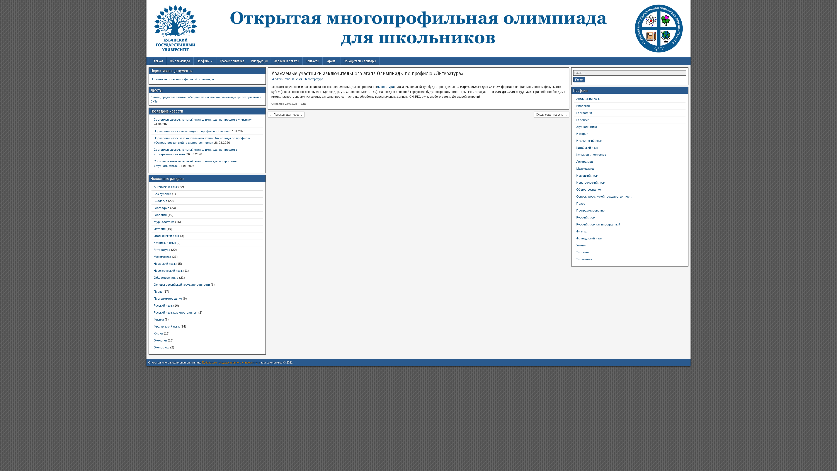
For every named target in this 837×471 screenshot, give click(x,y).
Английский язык (165, 187)
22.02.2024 (295, 79)
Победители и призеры (360, 61)
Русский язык (163, 305)
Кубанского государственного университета (231, 362)
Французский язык (167, 326)
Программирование (168, 298)
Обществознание (166, 277)
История (160, 228)
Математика (162, 256)
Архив (331, 61)
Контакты (312, 61)
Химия (158, 333)
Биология (160, 201)
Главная (158, 61)
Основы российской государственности (182, 284)
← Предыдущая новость (286, 114)
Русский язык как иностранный (175, 312)
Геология (160, 215)
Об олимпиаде (180, 61)
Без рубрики (162, 194)
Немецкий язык (164, 263)
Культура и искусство (591, 154)
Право (158, 291)
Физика (159, 319)
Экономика (161, 347)
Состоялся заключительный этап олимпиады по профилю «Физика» (203, 119)
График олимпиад (232, 61)
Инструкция (259, 61)
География (161, 208)
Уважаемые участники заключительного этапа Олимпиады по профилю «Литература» (367, 73)
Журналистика (164, 222)
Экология (160, 340)
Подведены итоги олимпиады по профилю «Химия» (191, 131)
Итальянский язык (166, 235)
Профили (203, 61)
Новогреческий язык (168, 270)
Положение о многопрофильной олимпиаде (182, 79)
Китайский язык (165, 242)
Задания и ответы (286, 61)
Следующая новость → (551, 114)
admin (278, 79)
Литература (315, 79)
